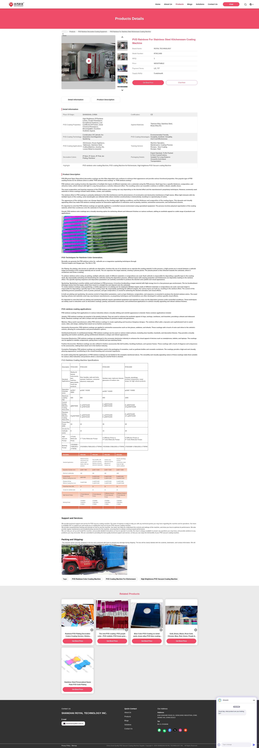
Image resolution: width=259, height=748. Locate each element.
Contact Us (128, 729)
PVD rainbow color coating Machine (86, 579)
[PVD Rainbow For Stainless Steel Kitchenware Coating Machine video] (88, 62)
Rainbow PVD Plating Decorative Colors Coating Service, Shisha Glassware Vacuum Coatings (77, 635)
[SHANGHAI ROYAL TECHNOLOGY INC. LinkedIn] (180, 730)
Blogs (126, 720)
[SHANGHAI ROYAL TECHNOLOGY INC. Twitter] (175, 730)
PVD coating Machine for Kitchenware (121, 579)
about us (168, 4)
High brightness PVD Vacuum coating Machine (159, 579)
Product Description (105, 100)
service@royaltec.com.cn (74, 723)
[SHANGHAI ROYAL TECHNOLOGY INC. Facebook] (170, 730)
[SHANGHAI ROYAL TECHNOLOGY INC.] (16, 4)
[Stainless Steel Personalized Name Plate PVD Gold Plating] (78, 663)
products (180, 4)
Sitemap (74, 745)
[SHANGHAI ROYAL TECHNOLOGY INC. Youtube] (185, 730)
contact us (213, 4)
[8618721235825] (159, 730)
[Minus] (254, 700)
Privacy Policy (66, 745)
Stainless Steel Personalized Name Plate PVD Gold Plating (77, 683)
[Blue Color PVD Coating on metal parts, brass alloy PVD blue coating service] (147, 615)
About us (127, 712)
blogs (189, 4)
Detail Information (75, 100)
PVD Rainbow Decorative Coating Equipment (92, 31)
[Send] (254, 745)
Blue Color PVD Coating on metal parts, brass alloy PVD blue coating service (146, 635)
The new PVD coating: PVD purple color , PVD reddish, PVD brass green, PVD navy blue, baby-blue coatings (112, 635)
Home (157, 4)
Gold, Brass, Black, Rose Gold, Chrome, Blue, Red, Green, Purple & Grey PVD (181, 635)
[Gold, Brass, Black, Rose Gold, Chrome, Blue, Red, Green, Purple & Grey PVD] (181, 615)
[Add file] (219, 745)
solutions (200, 4)
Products (72, 31)
